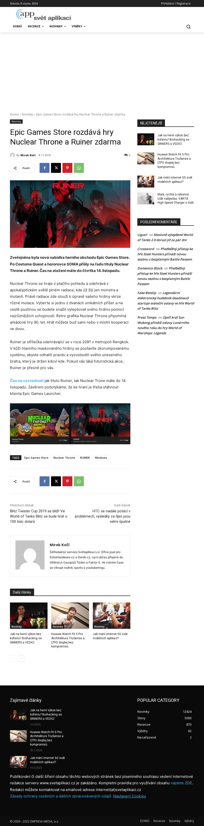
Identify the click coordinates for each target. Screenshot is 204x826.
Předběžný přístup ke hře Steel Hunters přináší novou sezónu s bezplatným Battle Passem (165, 254)
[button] (188, 26)
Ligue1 (142, 234)
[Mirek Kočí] (13, 155)
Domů (14, 114)
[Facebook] (45, 168)
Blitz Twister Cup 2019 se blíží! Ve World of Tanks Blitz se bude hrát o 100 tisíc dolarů (38, 516)
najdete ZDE (181, 783)
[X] (56, 168)
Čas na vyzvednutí (27, 380)
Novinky (27, 114)
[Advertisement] (102, 69)
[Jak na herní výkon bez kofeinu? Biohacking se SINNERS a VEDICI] (29, 615)
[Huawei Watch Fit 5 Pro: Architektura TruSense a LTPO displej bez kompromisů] (70, 615)
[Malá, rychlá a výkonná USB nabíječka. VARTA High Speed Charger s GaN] (145, 198)
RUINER (85, 457)
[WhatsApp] (79, 168)
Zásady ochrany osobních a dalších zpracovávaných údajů (60, 796)
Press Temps (146, 317)
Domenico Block (149, 268)
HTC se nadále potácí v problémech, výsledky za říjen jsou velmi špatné (102, 516)
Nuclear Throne (64, 457)
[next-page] (21, 658)
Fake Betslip (146, 293)
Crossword (145, 249)
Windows (101, 457)
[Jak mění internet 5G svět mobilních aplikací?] (111, 615)
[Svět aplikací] (44, 15)
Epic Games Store (36, 457)
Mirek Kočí (28, 155)
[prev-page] (13, 658)
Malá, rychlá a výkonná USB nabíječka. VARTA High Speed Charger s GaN (175, 199)
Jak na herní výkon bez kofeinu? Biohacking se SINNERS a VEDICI (26, 638)
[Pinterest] (67, 168)
